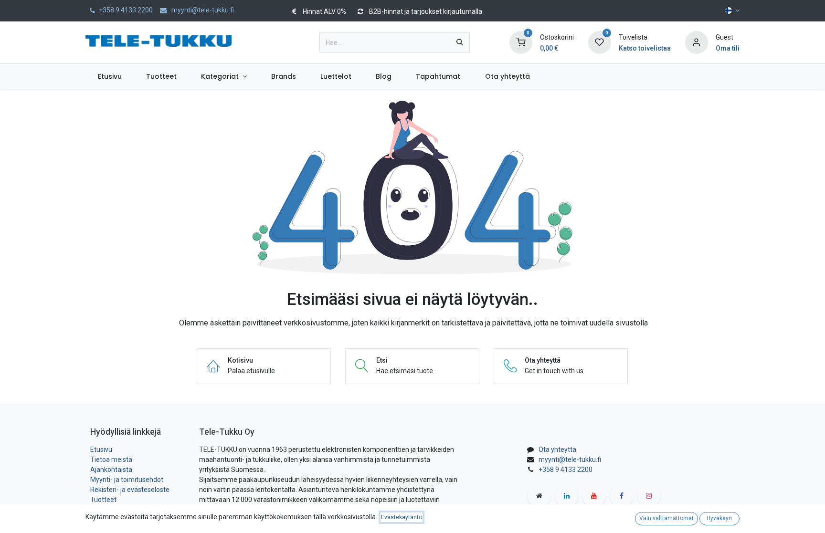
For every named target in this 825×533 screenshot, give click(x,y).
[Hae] (459, 42)
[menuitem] (109, 76)
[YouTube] (593, 495)
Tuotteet (103, 499)
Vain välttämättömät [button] (666, 518)
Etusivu (101, 449)
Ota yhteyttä (557, 449)
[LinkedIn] (566, 495)
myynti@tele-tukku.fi (570, 459)
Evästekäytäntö (401, 517)
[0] (520, 42)
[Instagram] (648, 495)
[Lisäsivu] (539, 495)
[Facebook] (621, 495)
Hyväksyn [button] (719, 518)
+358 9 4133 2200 (565, 469)
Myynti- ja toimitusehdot (126, 479)
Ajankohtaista (111, 469)
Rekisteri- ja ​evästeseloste (129, 489)
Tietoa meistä (111, 459)
